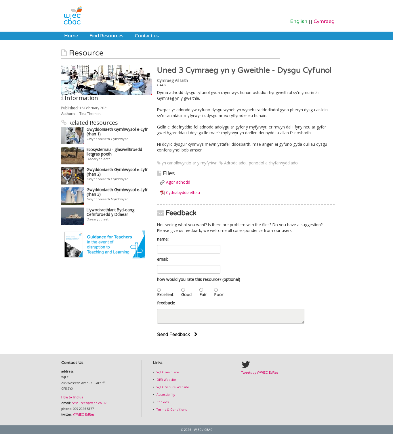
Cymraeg (324, 21)
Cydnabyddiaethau (183, 192)
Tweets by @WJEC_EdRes (259, 372)
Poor (218, 294)
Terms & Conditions (171, 409)
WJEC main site (167, 372)
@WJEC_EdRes (83, 414)
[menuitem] (71, 36)
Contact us (147, 36)
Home (71, 36)
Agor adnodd (178, 182)
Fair (202, 294)
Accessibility (165, 394)
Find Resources (106, 36)
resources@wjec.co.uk (89, 403)
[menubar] (111, 36)
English (298, 21)
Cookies (162, 402)
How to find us (72, 397)
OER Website (166, 379)
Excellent (165, 294)
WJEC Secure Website (172, 387)
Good (186, 294)
